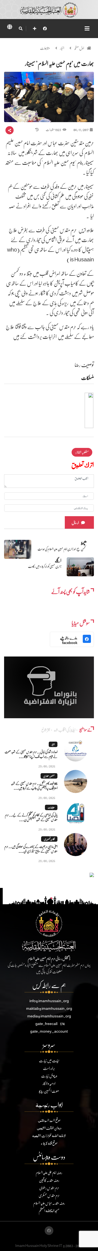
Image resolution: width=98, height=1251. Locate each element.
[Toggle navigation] (87, 28)
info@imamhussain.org (49, 1000)
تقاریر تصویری (49, 839)
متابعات (45, 48)
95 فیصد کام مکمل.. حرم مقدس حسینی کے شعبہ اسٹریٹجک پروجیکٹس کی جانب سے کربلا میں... (34, 785)
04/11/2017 (81, 130)
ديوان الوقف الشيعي (49, 1127)
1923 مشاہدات (53, 130)
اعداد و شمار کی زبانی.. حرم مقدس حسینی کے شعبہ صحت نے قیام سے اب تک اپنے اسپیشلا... (31, 754)
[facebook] (45, 28)
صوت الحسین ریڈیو (49, 1090)
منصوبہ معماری (49, 776)
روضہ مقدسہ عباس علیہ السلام (49, 1203)
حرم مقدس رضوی (49, 1187)
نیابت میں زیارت (49, 1060)
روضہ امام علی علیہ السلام (49, 1172)
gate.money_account (49, 1031)
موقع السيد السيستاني (49, 1120)
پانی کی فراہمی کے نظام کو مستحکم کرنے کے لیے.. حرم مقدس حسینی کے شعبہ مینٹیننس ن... (31, 817)
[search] (20, 28)
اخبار (62, 48)
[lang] (9, 27)
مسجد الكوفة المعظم (49, 1210)
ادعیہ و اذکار (49, 1083)
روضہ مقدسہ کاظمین (49, 1180)
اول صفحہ (79, 48)
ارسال (75, 522)
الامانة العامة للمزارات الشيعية (49, 1135)
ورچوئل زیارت (49, 1075)
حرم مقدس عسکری (49, 1195)
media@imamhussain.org (49, 1015)
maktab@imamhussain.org (49, 1008)
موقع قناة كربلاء (49, 1143)
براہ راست (49, 1068)
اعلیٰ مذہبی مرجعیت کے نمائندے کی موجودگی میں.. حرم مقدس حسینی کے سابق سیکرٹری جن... (30, 849)
